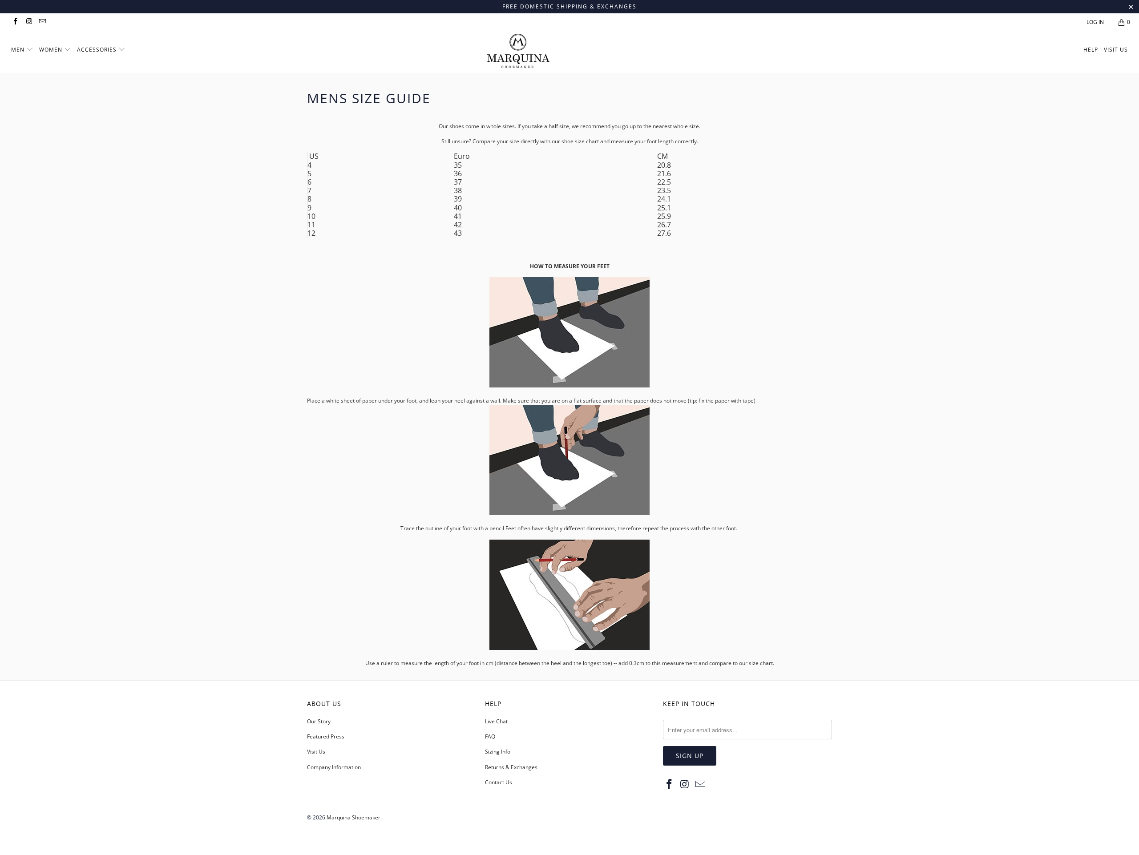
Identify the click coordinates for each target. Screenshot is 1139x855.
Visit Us (1116, 49)
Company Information (334, 767)
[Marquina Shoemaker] (574, 52)
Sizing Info (497, 751)
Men (17, 49)
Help (1090, 49)
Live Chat (496, 721)
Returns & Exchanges (511, 767)
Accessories (97, 49)
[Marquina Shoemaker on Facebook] (15, 22)
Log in (1095, 22)
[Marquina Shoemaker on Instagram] (28, 22)
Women (50, 49)
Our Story (319, 721)
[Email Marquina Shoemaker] (42, 22)
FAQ (490, 736)
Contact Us (498, 782)
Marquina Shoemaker (353, 817)
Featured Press (325, 736)
